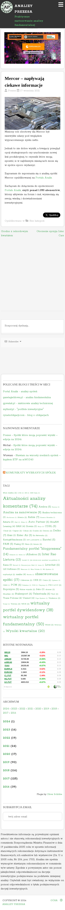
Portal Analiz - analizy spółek (20, 391)
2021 (30, 708)
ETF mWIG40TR (34, 540)
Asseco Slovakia (47, 517)
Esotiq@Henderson (14, 539)
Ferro (29, 544)
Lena (41, 565)
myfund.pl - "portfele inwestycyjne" (23, 409)
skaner (50, 589)
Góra (54, 900)
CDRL (50, 526)
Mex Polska (36, 569)
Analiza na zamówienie (22, 512)
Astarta (8, 522)
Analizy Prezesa (13, 904)
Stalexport (23, 593)
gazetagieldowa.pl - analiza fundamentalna (27, 397)
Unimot (28, 598)
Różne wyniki (27, 589)
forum (37, 544)
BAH (20, 526)
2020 (38, 708)
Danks (37, 531)
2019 (46, 708)
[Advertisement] (32, 274)
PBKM (6, 585)
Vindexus (54, 598)
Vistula (15, 604)
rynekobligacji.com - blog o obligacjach (26, 415)
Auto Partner (38, 522)
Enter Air (24, 535)
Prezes (12, 90)
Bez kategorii (36, 220)
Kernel (16, 565)
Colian (27, 531)
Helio (22, 555)
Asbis (33, 517)
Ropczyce (11, 589)
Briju (41, 526)
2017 (5, 712)
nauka (21, 574)
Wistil (49, 625)
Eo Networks (40, 535)
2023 (14, 708)
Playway (43, 585)
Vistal (6, 604)
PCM (16, 585)
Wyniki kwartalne (25, 631)
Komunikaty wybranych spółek (31, 472)
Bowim (31, 526)
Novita (30, 574)
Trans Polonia (12, 598)
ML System (48, 569)
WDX (25, 604)
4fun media (10, 493)
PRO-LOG (54, 585)
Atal (17, 522)
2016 (13, 712)
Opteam (56, 580)
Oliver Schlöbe (54, 794)
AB (27, 493)
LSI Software (11, 569)
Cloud (7, 531)
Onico (46, 580)
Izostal (25, 560)
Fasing (19, 544)
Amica (55, 507)
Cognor (17, 531)
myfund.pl (9, 574)
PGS (35, 585)
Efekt (11, 535)
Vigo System (41, 598)
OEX (37, 580)
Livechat (52, 565)
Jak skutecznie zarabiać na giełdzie (45, 560)
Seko (40, 589)
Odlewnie (26, 580)
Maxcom (25, 569)
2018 (54, 708)
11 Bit (21, 493)
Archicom (12, 517)
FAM (8, 544)
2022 (22, 708)
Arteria (22, 517)
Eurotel (49, 539)
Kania (7, 565)
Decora (47, 531)
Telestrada (41, 593)
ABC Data (35, 493)
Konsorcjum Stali (29, 565)
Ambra (44, 506)
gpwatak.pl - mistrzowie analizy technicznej (28, 403)
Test (54, 594)
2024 (6, 708)
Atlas (24, 522)
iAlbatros (33, 554)
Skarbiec (8, 594)
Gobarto (13, 555)
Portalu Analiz (44, 177)
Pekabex (26, 585)
